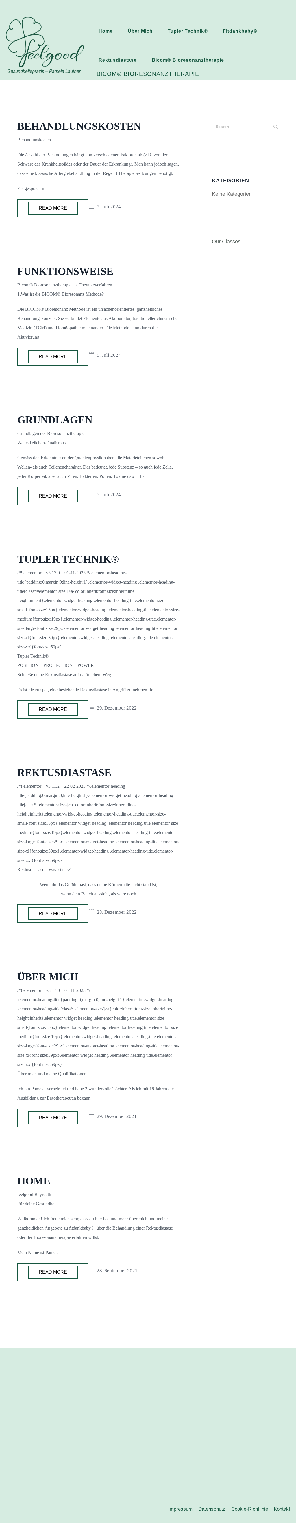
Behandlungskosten (79, 126)
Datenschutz (211, 1509)
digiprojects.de (164, 1504)
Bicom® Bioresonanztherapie (188, 60)
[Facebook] (126, 1451)
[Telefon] (154, 1451)
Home (106, 31)
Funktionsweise (65, 271)
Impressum (180, 1509)
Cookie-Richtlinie (249, 1509)
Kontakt (282, 1509)
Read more (53, 208)
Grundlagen (54, 420)
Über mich (140, 31)
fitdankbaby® (240, 31)
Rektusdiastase (118, 60)
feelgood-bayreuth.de (167, 1484)
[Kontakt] (167, 1451)
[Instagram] (140, 1451)
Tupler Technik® (188, 31)
